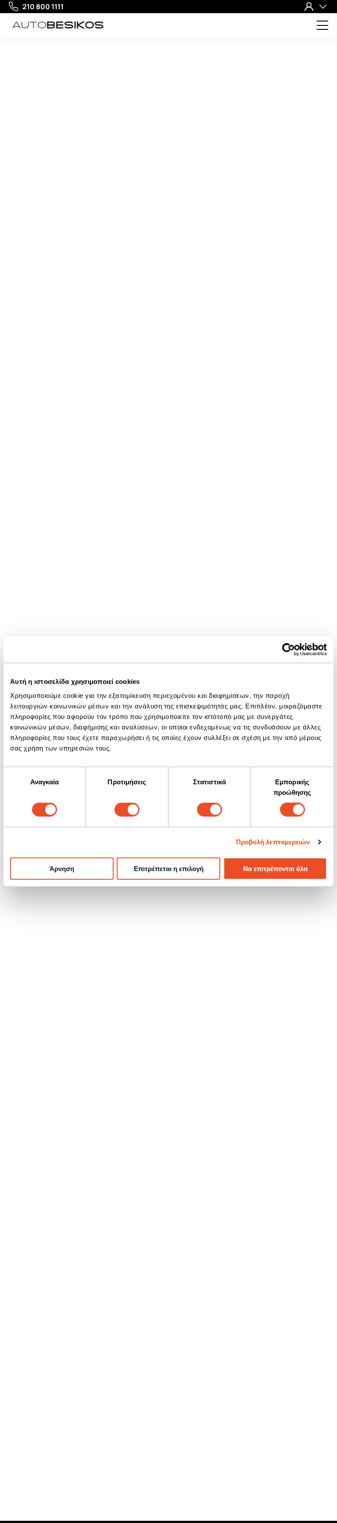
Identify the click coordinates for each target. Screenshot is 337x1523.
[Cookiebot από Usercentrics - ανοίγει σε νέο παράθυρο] (288, 649)
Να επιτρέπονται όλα (275, 868)
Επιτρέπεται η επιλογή (169, 868)
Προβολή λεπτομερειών (273, 842)
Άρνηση (62, 868)
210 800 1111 (43, 6)
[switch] (127, 810)
